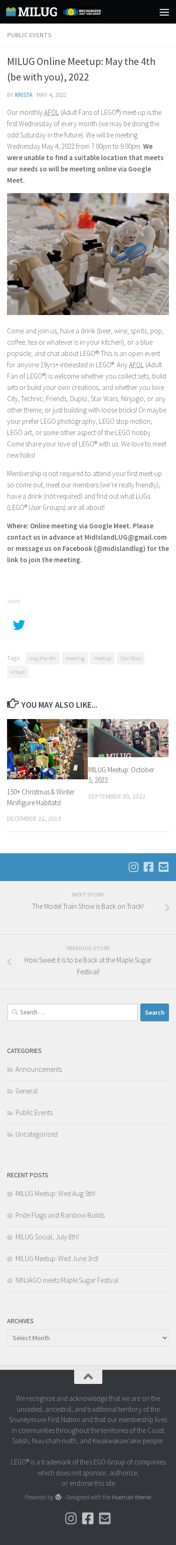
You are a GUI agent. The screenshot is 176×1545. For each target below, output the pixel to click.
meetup (102, 658)
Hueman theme (131, 1497)
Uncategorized (36, 1134)
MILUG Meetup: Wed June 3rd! (57, 1258)
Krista (23, 95)
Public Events (29, 35)
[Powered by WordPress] (58, 1497)
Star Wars (130, 658)
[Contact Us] (163, 867)
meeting (74, 658)
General (26, 1090)
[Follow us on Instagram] (133, 867)
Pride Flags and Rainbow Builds (60, 1215)
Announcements (38, 1069)
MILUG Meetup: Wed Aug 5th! (55, 1193)
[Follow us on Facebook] (148, 867)
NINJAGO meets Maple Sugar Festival (66, 1280)
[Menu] (164, 12)
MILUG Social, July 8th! (47, 1236)
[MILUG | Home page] (69, 11)
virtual (17, 671)
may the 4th (42, 658)
